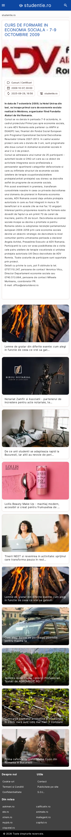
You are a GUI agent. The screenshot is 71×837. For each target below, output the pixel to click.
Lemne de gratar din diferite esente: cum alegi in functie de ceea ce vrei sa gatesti (35, 598)
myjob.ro (7, 822)
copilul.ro (41, 822)
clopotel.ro (8, 827)
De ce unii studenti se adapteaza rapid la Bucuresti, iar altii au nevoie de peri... (32, 453)
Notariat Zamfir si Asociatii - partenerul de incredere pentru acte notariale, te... (33, 400)
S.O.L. (40, 792)
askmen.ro (8, 806)
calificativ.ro (43, 806)
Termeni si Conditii (13, 786)
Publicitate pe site (47, 786)
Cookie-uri (8, 781)
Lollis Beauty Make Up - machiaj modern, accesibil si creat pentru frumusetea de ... (32, 505)
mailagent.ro (43, 817)
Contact (42, 781)
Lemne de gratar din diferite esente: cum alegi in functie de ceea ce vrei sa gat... (35, 348)
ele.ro (5, 811)
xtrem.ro (7, 817)
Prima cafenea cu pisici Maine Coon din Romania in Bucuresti (31, 760)
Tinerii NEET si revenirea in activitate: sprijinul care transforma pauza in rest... (35, 558)
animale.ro (42, 811)
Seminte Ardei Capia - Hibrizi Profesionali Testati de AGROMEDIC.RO (32, 679)
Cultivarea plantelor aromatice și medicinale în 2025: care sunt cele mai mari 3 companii (34, 720)
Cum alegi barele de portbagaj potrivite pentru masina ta (31, 639)
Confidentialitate (12, 792)
